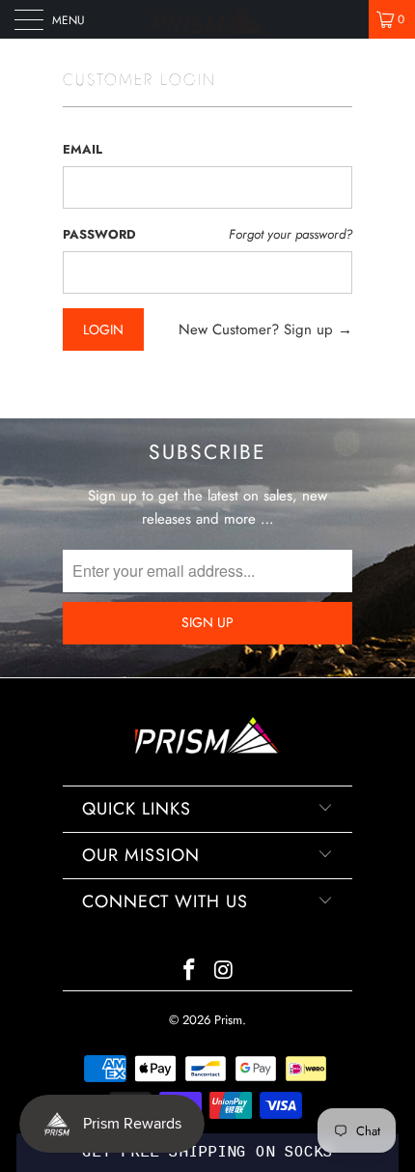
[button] (207, 1152)
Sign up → (318, 329)
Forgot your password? (290, 234)
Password (99, 234)
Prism (228, 1020)
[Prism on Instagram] (223, 971)
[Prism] (208, 19)
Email (82, 149)
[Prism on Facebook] (189, 971)
